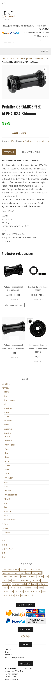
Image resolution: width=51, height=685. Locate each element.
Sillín (11, 591)
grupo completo (35, 580)
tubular (5, 595)
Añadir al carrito (19, 132)
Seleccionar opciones (13, 305)
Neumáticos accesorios (10, 494)
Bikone (7, 436)
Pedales (6, 503)
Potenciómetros (8, 511)
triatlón (38, 591)
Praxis (7, 457)
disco (46, 576)
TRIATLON (4, 553)
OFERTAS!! (7, 499)
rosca (47, 141)
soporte (27, 591)
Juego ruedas (6, 584)
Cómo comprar (9, 655)
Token (7, 473)
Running (4, 544)
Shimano (8, 465)
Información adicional (31, 152)
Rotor (7, 461)
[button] (43, 51)
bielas (32, 569)
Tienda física (8, 649)
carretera (21, 573)
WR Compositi (25, 595)
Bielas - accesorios (9, 400)
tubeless (44, 591)
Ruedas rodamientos (10, 519)
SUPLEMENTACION (7, 549)
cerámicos (24, 576)
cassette (28, 573)
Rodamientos (27, 588)
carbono (14, 573)
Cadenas (6, 412)
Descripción (9, 152)
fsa (10, 580)
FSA (6, 453)
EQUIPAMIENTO (6, 532)
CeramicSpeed (41, 58)
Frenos (6, 482)
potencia (12, 588)
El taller (7, 652)
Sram (7, 469)
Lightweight (15, 584)
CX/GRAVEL (5, 528)
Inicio (3, 58)
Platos (5, 507)
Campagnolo (9, 440)
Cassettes (6, 416)
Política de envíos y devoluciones (14, 657)
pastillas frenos (43, 584)
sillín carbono (19, 591)
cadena (38, 569)
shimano (5, 591)
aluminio (16, 569)
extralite (5, 580)
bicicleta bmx (24, 569)
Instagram (28, 635)
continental (32, 576)
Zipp (33, 595)
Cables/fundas (8, 408)
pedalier (42, 141)
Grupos (6, 486)
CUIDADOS (5, 524)
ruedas (41, 588)
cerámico (36, 141)
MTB (3, 536)
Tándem (11, 595)
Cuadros (6, 424)
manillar (23, 584)
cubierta (40, 576)
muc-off (34, 584)
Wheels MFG (9, 478)
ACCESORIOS (6, 384)
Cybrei (7, 449)
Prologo (19, 588)
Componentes (8, 420)
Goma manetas (24, 580)
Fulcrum (15, 580)
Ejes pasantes (8, 429)
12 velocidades (7, 569)
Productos (10, 58)
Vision (17, 595)
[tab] (11, 152)
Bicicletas (6, 391)
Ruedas (6, 515)
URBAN (4, 557)
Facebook (23, 635)
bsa (23, 141)
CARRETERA (20, 58)
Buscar (44, 42)
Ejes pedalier (30, 58)
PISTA (3, 540)
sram (32, 591)
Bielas (5, 396)
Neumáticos (7, 490)
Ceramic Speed (29, 141)
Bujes (5, 404)
